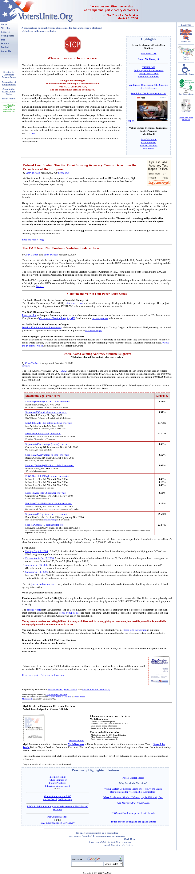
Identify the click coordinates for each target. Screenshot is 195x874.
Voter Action (70, 689)
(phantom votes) (49, 520)
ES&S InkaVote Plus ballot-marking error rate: (49, 422)
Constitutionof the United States (8, 91)
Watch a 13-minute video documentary (42, 327)
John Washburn (149, 139)
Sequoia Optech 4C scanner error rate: (44, 524)
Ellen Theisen (33, 172)
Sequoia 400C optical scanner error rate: (46, 412)
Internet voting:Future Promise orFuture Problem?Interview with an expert (57, 781)
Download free (76, 740)
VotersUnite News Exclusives (186, 118)
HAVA (63, 370)
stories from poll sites (70, 612)
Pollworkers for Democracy (96, 689)
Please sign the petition (135, 629)
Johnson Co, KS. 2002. (37, 565)
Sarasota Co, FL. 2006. (37, 571)
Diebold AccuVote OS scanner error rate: (45, 492)
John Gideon (31, 254)
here (33, 133)
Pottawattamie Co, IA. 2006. (39, 558)
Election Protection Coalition (60, 697)
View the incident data (52, 675)
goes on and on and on (42, 584)
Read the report (30, 675)
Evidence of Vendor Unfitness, (133, 797)
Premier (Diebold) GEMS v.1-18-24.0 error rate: (49, 465)
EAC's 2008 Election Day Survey (58, 822)
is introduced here (74, 303)
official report (34, 609)
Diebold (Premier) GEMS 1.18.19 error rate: (47, 401)
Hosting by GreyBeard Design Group (9, 74)
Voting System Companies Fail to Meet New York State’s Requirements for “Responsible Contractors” (133, 790)
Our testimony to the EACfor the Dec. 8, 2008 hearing (57, 798)
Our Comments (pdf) (57, 816)
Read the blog (29, 315)
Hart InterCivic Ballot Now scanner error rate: (48, 503)
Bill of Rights (8, 99)
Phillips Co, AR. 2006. (36, 551)
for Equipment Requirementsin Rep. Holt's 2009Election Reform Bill (148, 72)
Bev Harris (148, 148)
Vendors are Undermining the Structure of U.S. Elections (149, 86)
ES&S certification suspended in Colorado (133, 813)
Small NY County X (148, 59)
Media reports (27, 699)
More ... (40, 286)
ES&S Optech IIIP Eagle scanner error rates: (47, 476)
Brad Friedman (148, 142)
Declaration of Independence (9, 83)
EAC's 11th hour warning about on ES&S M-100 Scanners (57, 808)
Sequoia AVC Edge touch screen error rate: (47, 514)
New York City (148, 53)
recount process (100, 318)
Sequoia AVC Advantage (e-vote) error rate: (47, 444)
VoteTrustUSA (55, 689)
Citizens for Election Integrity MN (57, 318)
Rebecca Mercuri (148, 145)
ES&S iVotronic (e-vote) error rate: (43, 433)
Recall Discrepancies (133, 777)
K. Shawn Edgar (93, 330)
